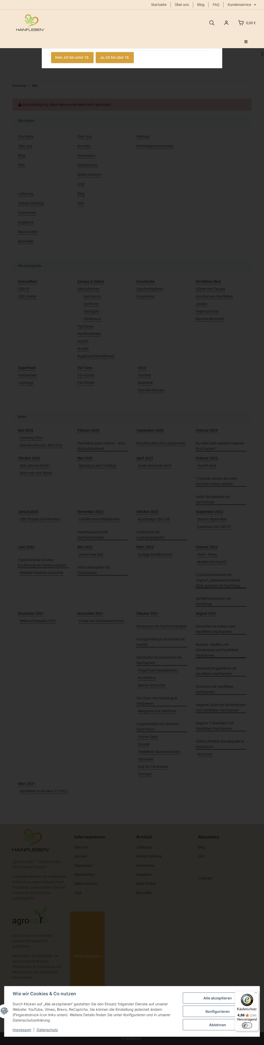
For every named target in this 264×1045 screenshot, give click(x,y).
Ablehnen (217, 1025)
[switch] (247, 1025)
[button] (226, 22)
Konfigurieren (217, 1011)
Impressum (22, 1029)
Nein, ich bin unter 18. (72, 57)
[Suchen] (211, 22)
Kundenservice (240, 5)
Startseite (159, 5)
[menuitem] (246, 42)
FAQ (216, 5)
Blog (200, 5)
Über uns (182, 5)
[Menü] (256, 994)
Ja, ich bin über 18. (115, 57)
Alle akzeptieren (217, 998)
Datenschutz (47, 1029)
